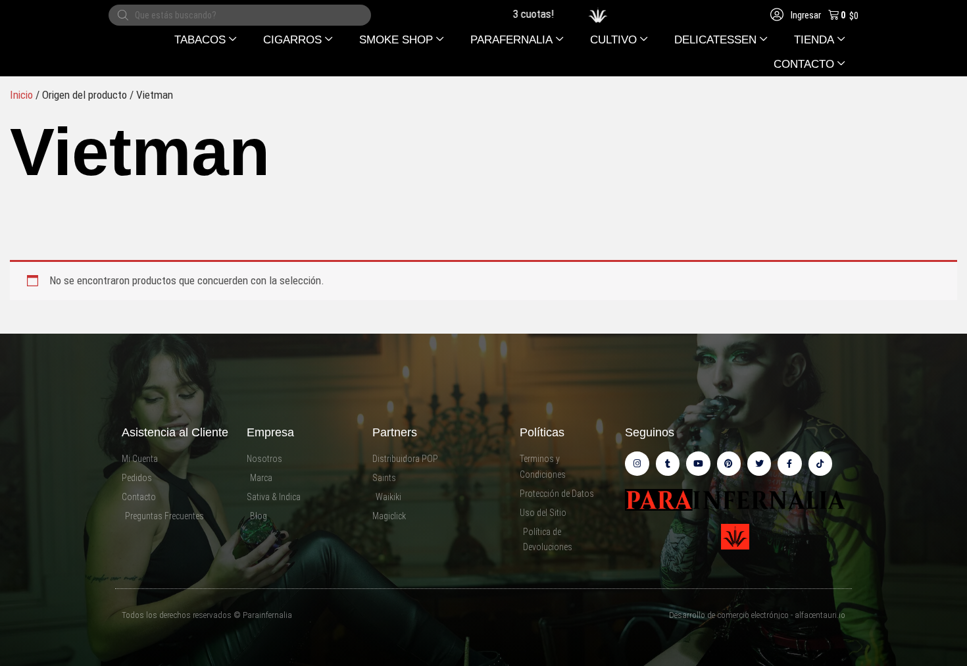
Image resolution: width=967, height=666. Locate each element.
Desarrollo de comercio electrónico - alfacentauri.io (757, 615)
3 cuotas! (514, 13)
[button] (205, 39)
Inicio (21, 94)
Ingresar (805, 15)
